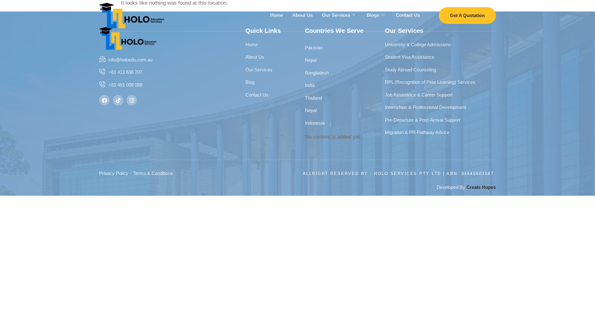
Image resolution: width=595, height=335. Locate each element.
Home (276, 15)
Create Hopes (481, 187)
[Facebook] (104, 100)
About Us (302, 15)
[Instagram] (131, 100)
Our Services (336, 15)
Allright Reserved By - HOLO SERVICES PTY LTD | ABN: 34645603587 (398, 173)
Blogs (373, 15)
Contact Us (408, 15)
